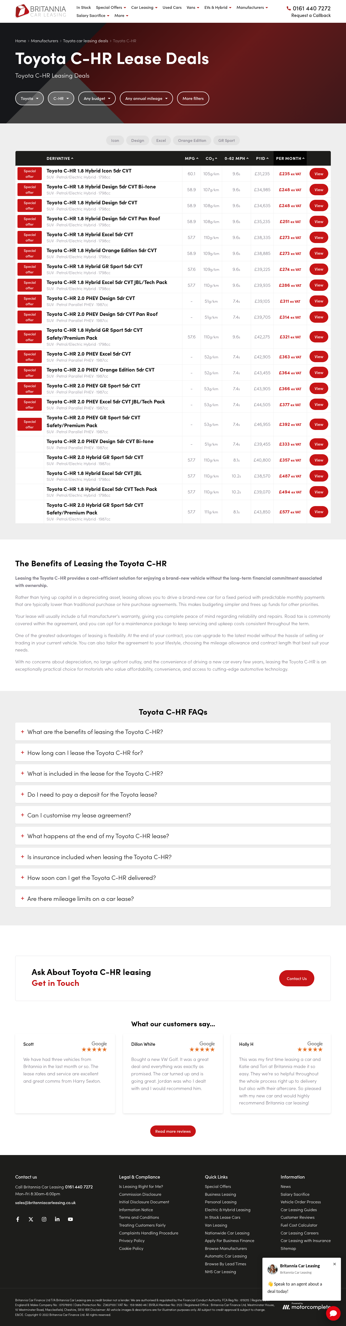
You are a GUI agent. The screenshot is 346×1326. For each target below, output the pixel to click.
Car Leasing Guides (299, 1209)
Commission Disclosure (140, 1194)
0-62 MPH (235, 158)
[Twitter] (30, 1220)
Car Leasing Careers (300, 1232)
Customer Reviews (298, 1217)
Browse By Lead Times (225, 1263)
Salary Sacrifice (295, 1194)
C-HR (58, 98)
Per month (288, 158)
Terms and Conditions (139, 1217)
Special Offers (218, 1186)
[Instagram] (44, 1220)
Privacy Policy (132, 1240)
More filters (193, 98)
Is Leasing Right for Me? (141, 1186)
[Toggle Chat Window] (333, 1313)
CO (210, 158)
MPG (190, 158)
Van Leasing (216, 1225)
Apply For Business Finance (229, 1240)
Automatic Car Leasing (226, 1255)
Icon (115, 140)
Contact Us (297, 978)
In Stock (83, 7)
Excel (161, 140)
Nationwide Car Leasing (227, 1232)
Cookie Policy (131, 1248)
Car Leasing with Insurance (306, 1240)
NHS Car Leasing (220, 1271)
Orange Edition (192, 140)
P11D (260, 158)
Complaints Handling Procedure (148, 1232)
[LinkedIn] (57, 1220)
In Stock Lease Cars (222, 1217)
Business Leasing (220, 1194)
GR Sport (226, 140)
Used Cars (172, 7)
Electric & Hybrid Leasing (228, 1209)
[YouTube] (70, 1220)
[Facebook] (17, 1220)
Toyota (27, 98)
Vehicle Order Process (301, 1201)
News (286, 1186)
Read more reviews (173, 1131)
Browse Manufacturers (226, 1248)
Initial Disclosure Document (144, 1201)
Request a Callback (311, 15)
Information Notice (136, 1209)
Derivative (58, 158)
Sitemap (288, 1248)
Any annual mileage (143, 98)
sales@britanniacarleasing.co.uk (45, 1202)
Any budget (94, 98)
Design (137, 140)
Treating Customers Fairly (142, 1225)
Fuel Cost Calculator (299, 1225)
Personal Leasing (221, 1201)
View (319, 173)
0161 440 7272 (79, 1186)
